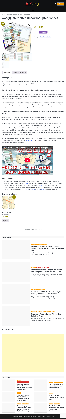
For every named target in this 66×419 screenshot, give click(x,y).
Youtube (25, 183)
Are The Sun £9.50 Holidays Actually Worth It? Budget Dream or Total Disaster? (47, 293)
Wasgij (52, 311)
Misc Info (39, 311)
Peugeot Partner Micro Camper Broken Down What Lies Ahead (56, 385)
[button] (29, 24)
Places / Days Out (43, 244)
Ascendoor (38, 416)
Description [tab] (7, 72)
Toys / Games (46, 311)
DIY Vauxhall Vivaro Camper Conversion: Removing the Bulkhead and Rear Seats (46, 271)
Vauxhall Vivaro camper (42, 267)
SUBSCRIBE (29, 140)
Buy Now (43, 32)
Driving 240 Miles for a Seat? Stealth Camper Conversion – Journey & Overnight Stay (47, 248)
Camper (33, 267)
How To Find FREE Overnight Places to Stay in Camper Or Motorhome (56, 408)
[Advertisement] (33, 353)
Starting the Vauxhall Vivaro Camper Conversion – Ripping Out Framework (23, 397)
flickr (42, 189)
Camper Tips (34, 244)
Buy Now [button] (5, 221)
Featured (34, 311)
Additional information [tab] (19, 72)
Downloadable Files (45, 37)
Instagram (26, 189)
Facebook (32, 189)
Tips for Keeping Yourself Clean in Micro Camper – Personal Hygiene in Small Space (24, 408)
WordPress (51, 416)
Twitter (38, 189)
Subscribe (60, 4)
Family (33, 289)
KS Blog (23, 416)
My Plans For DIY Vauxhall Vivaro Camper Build (56, 397)
